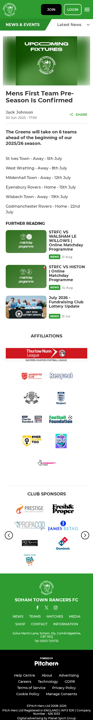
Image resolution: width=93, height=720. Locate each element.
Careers (24, 681)
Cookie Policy (27, 694)
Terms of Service (31, 688)
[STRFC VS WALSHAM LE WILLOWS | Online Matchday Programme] (26, 241)
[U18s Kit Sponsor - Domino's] (63, 543)
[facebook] (37, 608)
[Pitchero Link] (46, 664)
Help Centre (24, 675)
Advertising (69, 675)
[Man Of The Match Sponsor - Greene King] (29, 561)
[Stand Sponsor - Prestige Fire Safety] (29, 509)
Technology (48, 681)
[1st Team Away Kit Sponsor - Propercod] (29, 526)
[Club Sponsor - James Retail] (63, 526)
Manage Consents (61, 694)
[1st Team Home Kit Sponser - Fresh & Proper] (63, 509)
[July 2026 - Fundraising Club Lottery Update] (26, 307)
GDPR (70, 681)
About (47, 675)
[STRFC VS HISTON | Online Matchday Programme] (26, 276)
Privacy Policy (64, 688)
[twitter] (46, 608)
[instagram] (55, 608)
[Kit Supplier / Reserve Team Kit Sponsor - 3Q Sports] (29, 543)
